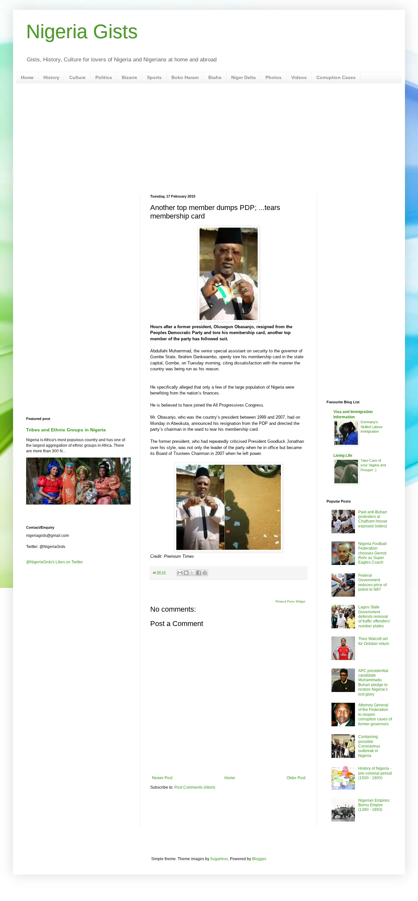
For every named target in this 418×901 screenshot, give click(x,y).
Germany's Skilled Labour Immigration (372, 427)
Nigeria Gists (82, 31)
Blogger (259, 859)
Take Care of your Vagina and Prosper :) (373, 465)
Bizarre (129, 77)
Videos (299, 77)
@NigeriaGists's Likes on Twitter (54, 562)
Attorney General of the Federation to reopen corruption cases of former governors (375, 714)
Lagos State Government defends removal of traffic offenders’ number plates (374, 616)
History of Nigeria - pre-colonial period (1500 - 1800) (375, 773)
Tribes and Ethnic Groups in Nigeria (66, 429)
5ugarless (219, 859)
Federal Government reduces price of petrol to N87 (372, 582)
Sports (154, 77)
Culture (77, 77)
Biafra (214, 77)
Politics (103, 77)
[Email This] (180, 573)
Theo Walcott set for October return (373, 641)
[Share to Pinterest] (204, 573)
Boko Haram (185, 77)
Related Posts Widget (290, 601)
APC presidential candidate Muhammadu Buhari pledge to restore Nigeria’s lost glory (373, 682)
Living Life (342, 455)
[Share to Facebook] (198, 573)
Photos (273, 77)
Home (27, 77)
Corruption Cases (336, 77)
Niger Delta (243, 77)
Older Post (296, 778)
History (51, 77)
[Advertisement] (209, 139)
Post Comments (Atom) (194, 787)
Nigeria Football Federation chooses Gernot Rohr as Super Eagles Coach (372, 553)
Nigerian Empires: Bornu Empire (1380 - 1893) (374, 805)
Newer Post (162, 778)
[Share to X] (192, 573)
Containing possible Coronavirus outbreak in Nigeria (369, 746)
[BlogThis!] (186, 573)
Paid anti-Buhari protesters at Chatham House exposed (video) (372, 519)
